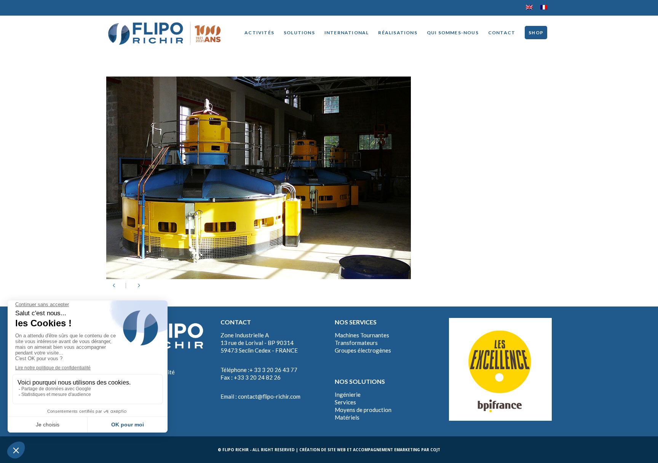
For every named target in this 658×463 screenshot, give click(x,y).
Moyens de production (363, 409)
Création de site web (322, 449)
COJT (435, 449)
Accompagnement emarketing (386, 449)
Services (345, 402)
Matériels (347, 417)
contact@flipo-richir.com (269, 396)
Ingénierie (348, 394)
